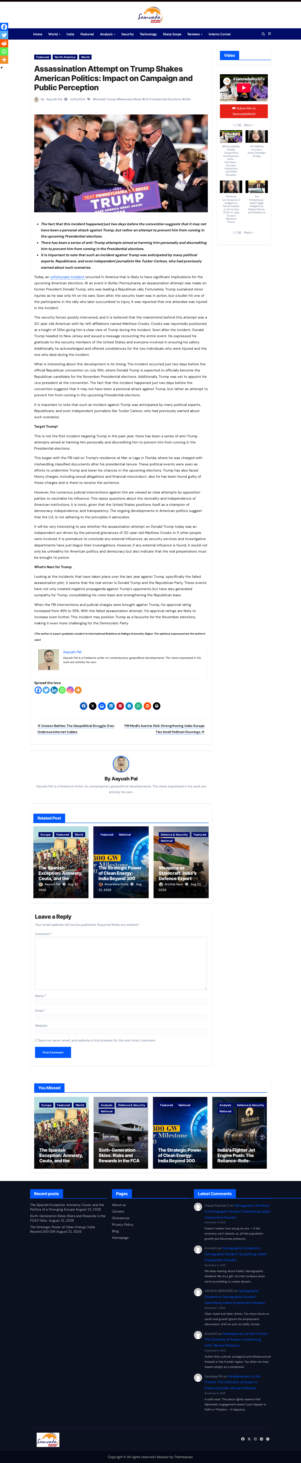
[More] (78, 690)
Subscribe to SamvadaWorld (244, 111)
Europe (46, 834)
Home (37, 34)
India (70, 34)
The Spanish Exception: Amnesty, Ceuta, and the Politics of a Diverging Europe (60, 878)
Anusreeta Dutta (116, 884)
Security (127, 34)
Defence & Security (174, 834)
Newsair (163, 1457)
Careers (118, 1211)
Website (41, 1025)
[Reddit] (4, 43)
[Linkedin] (54, 690)
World (53, 34)
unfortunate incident (67, 277)
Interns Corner (220, 34)
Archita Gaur (174, 884)
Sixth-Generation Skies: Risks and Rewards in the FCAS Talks (120, 1158)
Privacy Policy (123, 1224)
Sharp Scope (172, 34)
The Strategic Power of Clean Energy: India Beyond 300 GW (120, 876)
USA (187, 99)
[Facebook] (38, 690)
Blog (115, 1231)
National (125, 834)
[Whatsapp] (62, 690)
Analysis (107, 34)
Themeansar (183, 1457)
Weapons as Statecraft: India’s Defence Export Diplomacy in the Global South (178, 878)
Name (40, 996)
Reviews (194, 34)
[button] (269, 34)
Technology (148, 34)
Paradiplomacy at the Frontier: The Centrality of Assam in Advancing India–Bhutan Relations (236, 1339)
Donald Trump (105, 99)
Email (40, 1010)
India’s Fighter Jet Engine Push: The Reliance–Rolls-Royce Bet (236, 1158)
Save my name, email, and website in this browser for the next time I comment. (97, 1040)
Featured (87, 34)
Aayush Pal (54, 99)
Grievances (120, 1218)
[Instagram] (70, 690)
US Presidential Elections (162, 99)
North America (65, 57)
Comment (43, 934)
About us (119, 1205)
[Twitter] (46, 690)
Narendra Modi (130, 99)
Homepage (120, 1238)
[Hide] (1, 67)
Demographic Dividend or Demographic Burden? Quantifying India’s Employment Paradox (237, 1211)
